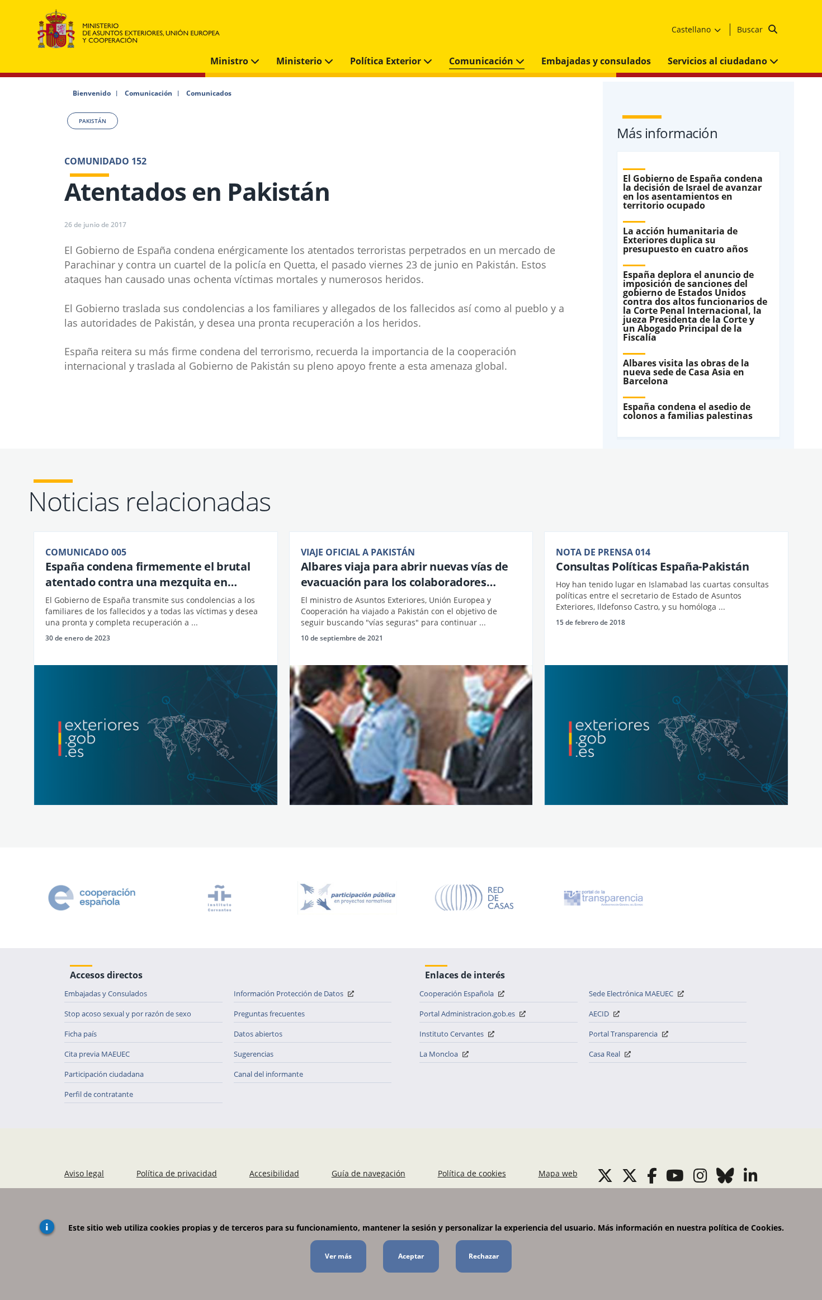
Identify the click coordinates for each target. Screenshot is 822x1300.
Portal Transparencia (624, 1034)
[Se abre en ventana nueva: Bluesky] (725, 1175)
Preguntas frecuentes (269, 1014)
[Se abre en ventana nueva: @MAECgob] (605, 1175)
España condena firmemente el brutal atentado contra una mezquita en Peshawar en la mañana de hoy (148, 574)
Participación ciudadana (104, 1074)
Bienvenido (92, 93)
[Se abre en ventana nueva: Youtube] (675, 1175)
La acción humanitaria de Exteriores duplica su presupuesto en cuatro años (685, 240)
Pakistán (92, 121)
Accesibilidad (274, 1173)
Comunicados (209, 93)
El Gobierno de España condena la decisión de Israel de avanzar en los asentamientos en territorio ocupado (693, 191)
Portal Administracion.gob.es (468, 1014)
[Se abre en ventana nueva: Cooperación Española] (91, 897)
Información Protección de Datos (289, 993)
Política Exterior (386, 61)
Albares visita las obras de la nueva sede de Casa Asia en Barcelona (686, 372)
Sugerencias (253, 1054)
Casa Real (605, 1054)
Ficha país (80, 1034)
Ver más (338, 1256)
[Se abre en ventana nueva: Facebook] (652, 1175)
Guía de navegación (368, 1173)
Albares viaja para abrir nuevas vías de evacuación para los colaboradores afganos (404, 574)
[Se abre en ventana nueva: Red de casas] (475, 897)
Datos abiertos (258, 1034)
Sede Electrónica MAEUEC (632, 993)
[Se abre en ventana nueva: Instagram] (700, 1175)
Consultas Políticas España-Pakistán (652, 566)
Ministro (230, 61)
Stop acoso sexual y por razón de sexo (127, 1014)
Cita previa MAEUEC (97, 1054)
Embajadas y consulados (596, 61)
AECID (600, 1014)
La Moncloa (439, 1054)
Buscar (751, 29)
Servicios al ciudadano (718, 61)
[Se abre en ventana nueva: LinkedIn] (751, 1175)
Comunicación (482, 61)
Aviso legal (84, 1173)
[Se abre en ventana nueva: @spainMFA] (629, 1175)
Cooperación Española (457, 993)
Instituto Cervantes (452, 1034)
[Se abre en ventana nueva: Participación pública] (347, 897)
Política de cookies (472, 1173)
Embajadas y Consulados (105, 993)
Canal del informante (268, 1074)
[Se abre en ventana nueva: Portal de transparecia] (602, 897)
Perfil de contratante (98, 1094)
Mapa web (558, 1173)
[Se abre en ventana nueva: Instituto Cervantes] (219, 897)
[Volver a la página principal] (134, 29)
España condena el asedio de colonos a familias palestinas (688, 411)
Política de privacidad (176, 1173)
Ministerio (300, 61)
